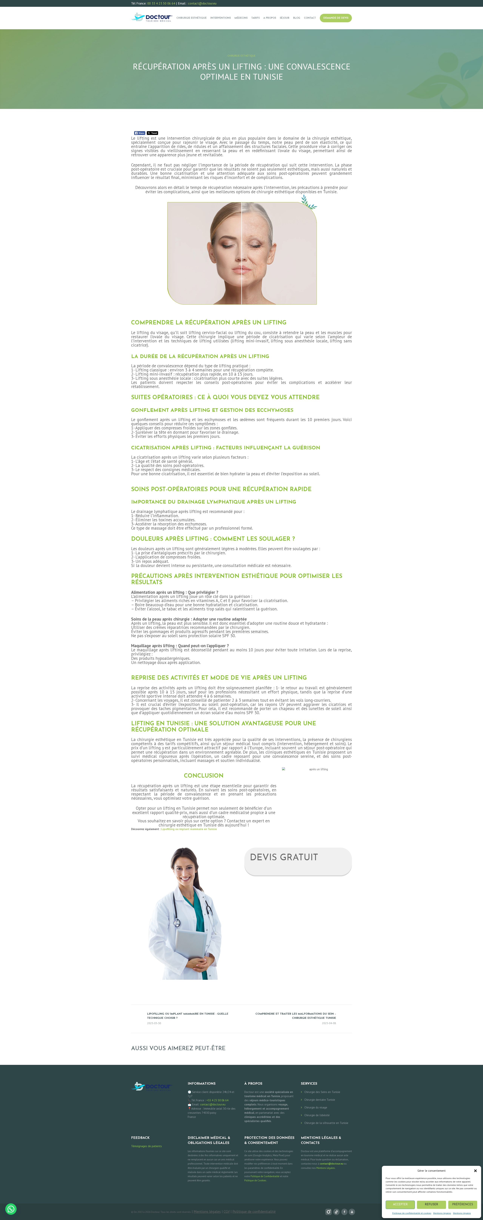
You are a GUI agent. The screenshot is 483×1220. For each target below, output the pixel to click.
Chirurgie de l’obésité (317, 1115)
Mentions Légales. (325, 1168)
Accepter (400, 1204)
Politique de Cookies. (255, 1180)
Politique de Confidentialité (265, 1176)
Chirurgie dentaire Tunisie (319, 1099)
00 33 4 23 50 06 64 (161, 3)
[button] (475, 1171)
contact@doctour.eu (202, 3)
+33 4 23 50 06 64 (217, 1100)
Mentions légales (442, 1213)
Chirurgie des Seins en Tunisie (322, 1092)
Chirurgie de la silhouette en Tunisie (326, 1123)
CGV (227, 1211)
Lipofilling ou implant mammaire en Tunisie (189, 829)
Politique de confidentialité (254, 1211)
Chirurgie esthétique (241, 55)
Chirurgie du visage (315, 1107)
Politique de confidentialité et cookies (411, 1213)
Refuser (431, 1204)
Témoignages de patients (146, 1146)
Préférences (462, 1204)
